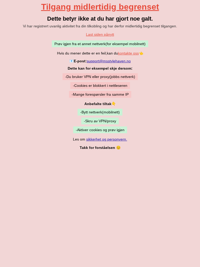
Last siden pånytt (100, 34)
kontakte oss (128, 53)
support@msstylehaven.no (109, 61)
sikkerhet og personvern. (106, 139)
